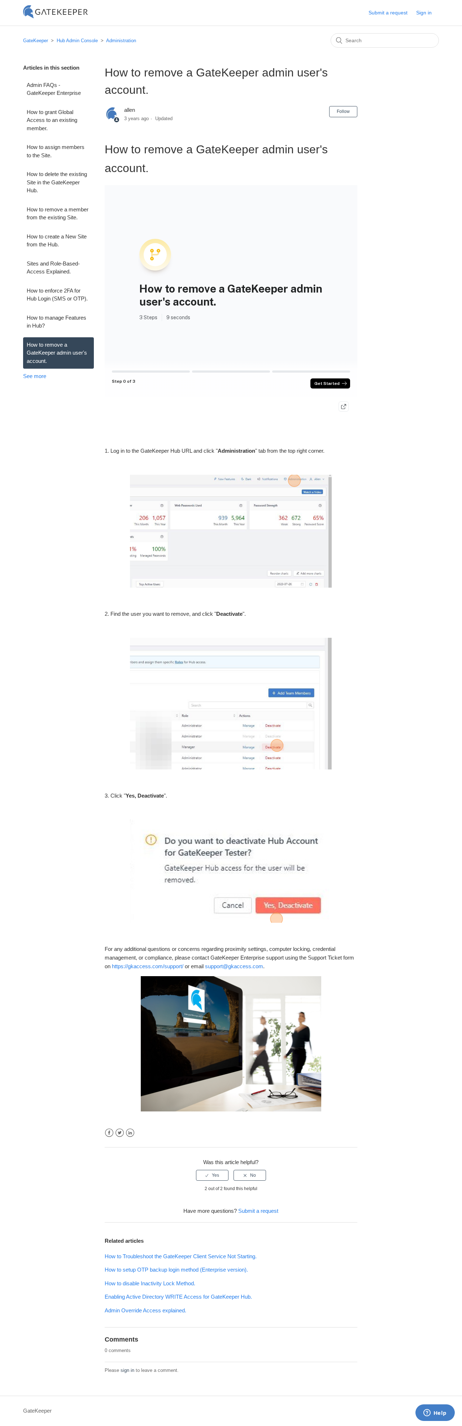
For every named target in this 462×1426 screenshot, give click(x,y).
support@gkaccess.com (234, 966)
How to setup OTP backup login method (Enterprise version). (176, 1270)
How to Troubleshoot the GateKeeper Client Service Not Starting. (181, 1256)
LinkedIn (130, 1132)
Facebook (109, 1132)
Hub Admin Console (77, 40)
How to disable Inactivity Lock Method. (150, 1283)
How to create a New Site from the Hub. (57, 240)
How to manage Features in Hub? (56, 322)
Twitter (119, 1132)
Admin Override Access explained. (145, 1310)
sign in (127, 1370)
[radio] (212, 1175)
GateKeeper (35, 40)
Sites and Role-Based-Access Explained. (53, 267)
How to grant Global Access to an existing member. (52, 120)
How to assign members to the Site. (55, 151)
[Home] (55, 16)
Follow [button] (343, 111)
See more (34, 376)
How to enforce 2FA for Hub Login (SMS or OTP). (57, 295)
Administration (121, 40)
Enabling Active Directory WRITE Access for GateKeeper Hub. (178, 1297)
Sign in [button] (424, 13)
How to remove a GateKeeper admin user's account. (57, 353)
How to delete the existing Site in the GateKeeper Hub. (57, 182)
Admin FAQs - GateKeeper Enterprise (54, 89)
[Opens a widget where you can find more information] (435, 1413)
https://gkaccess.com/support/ (147, 966)
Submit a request (388, 13)
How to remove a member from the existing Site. (57, 213)
